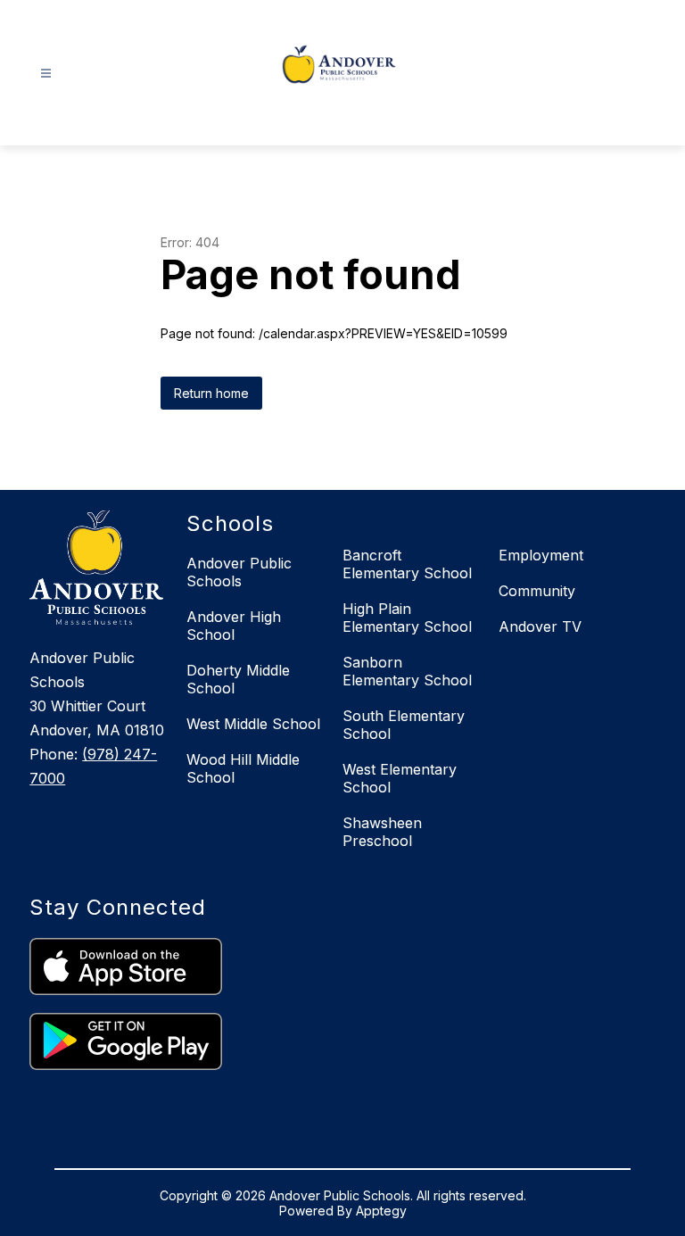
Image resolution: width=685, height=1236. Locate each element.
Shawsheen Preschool (382, 832)
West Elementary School (399, 778)
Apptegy (381, 1210)
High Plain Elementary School (407, 617)
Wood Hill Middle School (243, 768)
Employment (541, 555)
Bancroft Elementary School (407, 564)
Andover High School (233, 625)
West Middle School (253, 724)
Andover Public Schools (239, 572)
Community (537, 591)
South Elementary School (403, 724)
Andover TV (540, 626)
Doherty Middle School (238, 679)
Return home (211, 393)
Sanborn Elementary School (407, 671)
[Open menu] (46, 73)
